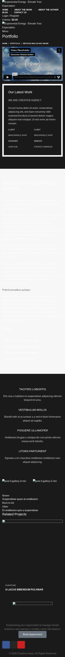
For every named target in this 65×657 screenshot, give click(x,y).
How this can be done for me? (22, 340)
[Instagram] (13, 645)
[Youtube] (21, 645)
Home (4, 43)
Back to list (8, 503)
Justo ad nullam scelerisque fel (22, 346)
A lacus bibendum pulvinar (24, 589)
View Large (60, 522)
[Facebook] (6, 645)
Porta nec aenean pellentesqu (22, 352)
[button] (32, 63)
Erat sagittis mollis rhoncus (20, 358)
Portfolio (15, 43)
